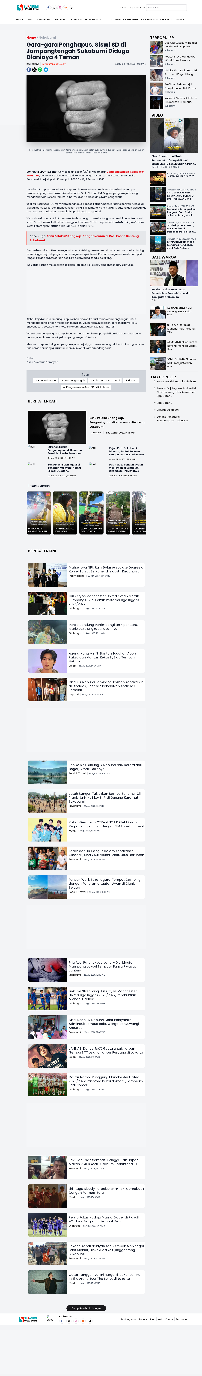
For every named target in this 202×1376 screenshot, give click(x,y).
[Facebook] (48, 7)
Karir (160, 1319)
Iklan (152, 1319)
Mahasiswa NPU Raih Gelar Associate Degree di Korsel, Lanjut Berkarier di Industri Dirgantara (106, 569)
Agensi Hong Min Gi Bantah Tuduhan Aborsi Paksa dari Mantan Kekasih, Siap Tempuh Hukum (103, 657)
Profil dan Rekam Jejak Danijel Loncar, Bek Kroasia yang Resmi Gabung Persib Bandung (181, 90)
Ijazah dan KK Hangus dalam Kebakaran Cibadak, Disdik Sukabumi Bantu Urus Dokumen (106, 853)
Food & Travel (77, 773)
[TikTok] (71, 7)
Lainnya (179, 19)
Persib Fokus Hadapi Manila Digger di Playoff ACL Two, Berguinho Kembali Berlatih (104, 1219)
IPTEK (31, 19)
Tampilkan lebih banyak (86, 1308)
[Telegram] (46, 69)
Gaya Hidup (43, 19)
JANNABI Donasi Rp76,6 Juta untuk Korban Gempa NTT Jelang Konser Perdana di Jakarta (106, 1050)
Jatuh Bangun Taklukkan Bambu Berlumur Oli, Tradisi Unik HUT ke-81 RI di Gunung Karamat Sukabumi (105, 797)
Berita (19, 19)
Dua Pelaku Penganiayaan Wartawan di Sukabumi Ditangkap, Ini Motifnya (126, 468)
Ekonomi (90, 19)
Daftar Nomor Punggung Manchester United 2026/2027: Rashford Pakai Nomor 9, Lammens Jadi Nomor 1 (106, 1081)
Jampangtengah (118, 172)
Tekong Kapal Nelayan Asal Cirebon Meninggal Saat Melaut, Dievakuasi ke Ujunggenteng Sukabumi (106, 1250)
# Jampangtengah (73, 380)
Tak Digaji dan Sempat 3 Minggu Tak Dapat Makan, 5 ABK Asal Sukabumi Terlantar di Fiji (103, 1162)
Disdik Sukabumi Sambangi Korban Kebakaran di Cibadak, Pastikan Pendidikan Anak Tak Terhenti (106, 686)
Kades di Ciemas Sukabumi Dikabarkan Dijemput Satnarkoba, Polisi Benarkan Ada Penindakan (181, 103)
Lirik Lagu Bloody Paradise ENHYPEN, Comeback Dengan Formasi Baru (106, 1190)
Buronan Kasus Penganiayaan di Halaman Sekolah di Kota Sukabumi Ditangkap (65, 451)
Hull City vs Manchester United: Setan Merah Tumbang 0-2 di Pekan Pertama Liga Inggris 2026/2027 (104, 600)
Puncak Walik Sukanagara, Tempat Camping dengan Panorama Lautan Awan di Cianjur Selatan (105, 883)
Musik (72, 831)
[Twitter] (54, 7)
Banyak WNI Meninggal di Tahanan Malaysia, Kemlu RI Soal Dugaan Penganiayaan (64, 469)
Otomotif (106, 19)
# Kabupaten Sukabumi (105, 380)
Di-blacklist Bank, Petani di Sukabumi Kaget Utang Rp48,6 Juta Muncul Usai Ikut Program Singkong (181, 76)
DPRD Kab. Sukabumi (126, 19)
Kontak (169, 1319)
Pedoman (181, 1319)
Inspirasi (74, 694)
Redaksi (143, 1319)
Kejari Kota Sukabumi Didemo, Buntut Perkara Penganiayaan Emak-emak (126, 451)
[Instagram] (59, 7)
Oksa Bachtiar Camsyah (42, 362)
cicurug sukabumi (168, 410)
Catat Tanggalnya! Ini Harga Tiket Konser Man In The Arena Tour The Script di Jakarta (106, 1277)
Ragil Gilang (33, 64)
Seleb (72, 666)
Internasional (77, 576)
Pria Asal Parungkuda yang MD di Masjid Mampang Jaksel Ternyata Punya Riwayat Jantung (102, 966)
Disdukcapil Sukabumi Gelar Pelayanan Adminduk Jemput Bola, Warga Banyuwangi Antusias (104, 1024)
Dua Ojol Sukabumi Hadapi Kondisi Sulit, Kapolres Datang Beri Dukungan (181, 46)
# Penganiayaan (45, 380)
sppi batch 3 (164, 403)
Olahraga (76, 19)
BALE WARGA (148, 19)
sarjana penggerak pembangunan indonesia (172, 418)
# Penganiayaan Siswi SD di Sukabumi (86, 387)
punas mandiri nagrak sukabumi (176, 381)
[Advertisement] (12, 87)
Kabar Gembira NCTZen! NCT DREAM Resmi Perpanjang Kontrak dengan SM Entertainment (106, 824)
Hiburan (60, 19)
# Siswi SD (131, 380)
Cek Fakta (166, 19)
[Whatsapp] (40, 69)
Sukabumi (96, 432)
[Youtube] (65, 7)
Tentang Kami (128, 1319)
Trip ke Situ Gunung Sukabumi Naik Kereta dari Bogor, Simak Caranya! (105, 767)
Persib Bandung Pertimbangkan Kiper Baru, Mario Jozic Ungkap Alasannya (103, 627)
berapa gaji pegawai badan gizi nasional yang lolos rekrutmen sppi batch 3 (176, 392)
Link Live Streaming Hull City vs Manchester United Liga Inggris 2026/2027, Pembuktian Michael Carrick (103, 995)
